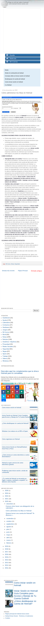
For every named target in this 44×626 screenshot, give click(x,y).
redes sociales (8, 346)
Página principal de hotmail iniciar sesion (17, 614)
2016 (7, 554)
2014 (7, 560)
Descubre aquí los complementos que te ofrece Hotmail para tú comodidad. (20, 372)
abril (8, 537)
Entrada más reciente (8, 270)
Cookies (7, 618)
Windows (6, 361)
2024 (7, 493)
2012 (7, 565)
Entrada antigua (36, 271)
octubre (9, 521)
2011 (7, 568)
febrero (9, 543)
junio (8, 532)
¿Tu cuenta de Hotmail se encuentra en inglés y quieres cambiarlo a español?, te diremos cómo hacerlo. (14, 480)
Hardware (6, 327)
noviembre (10, 518)
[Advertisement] (22, 30)
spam (5, 354)
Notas (12, 263)
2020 (7, 501)
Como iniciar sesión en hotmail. (11, 407)
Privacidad (6, 344)
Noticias (12, 59)
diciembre (9, 504)
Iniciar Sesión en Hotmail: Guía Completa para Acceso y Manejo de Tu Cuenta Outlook (16, 416)
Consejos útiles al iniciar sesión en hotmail (17, 76)
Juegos (5, 330)
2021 (7, 499)
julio (8, 529)
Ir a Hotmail (8, 85)
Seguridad (17, 263)
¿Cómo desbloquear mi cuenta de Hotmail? (15, 423)
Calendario (6, 322)
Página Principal (23, 270)
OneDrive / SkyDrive (9, 342)
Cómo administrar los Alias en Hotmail (18, 511)
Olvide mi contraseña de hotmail (14, 73)
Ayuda (11, 55)
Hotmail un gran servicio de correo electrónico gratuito (12, 463)
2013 (7, 562)
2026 (7, 490)
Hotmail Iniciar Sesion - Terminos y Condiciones (19, 616)
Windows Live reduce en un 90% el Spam (15, 431)
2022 (7, 496)
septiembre (10, 524)
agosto (8, 526)
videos (5, 358)
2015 (7, 557)
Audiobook (6, 318)
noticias (5, 339)
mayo (8, 535)
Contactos (6, 325)
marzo (8, 540)
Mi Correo (13, 62)
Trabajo (5, 356)
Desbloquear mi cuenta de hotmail (15, 79)
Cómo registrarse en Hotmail (11, 439)
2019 (7, 546)
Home (6, 70)
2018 (7, 549)
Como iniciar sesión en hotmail (14, 82)
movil (4, 334)
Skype (5, 351)
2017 (7, 552)
